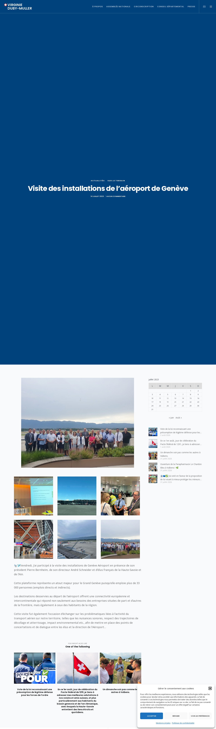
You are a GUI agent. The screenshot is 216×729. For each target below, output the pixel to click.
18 (160, 402)
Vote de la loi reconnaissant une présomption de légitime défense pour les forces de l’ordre (180, 431)
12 (168, 398)
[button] (210, 688)
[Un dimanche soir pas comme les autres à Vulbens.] (153, 455)
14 (183, 398)
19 (168, 402)
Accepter (151, 716)
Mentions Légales (163, 723)
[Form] (202, 6)
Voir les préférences (200, 716)
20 (175, 402)
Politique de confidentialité (183, 723)
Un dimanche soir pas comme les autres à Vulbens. (180, 454)
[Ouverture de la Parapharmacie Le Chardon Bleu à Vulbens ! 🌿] (153, 467)
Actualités (98, 180)
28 (183, 406)
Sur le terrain (116, 180)
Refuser (176, 716)
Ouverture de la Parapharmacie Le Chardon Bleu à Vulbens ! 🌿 (181, 466)
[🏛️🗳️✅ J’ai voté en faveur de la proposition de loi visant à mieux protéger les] (153, 478)
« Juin (171, 417)
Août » (179, 417)
